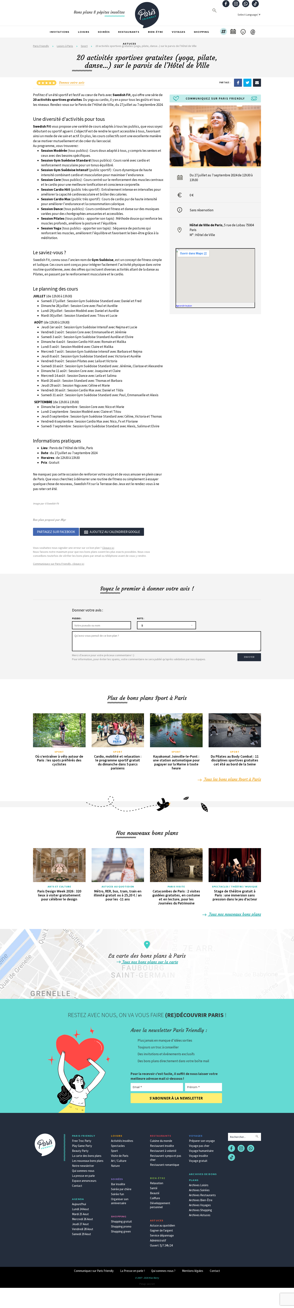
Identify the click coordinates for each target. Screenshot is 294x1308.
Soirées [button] (104, 31)
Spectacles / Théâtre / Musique (234, 886)
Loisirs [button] (83, 31)
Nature (115, 1166)
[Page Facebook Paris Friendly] (226, 4)
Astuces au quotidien (118, 886)
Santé (153, 1188)
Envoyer (249, 657)
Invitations (59, 31)
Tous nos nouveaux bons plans (234, 914)
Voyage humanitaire (201, 1151)
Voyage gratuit (198, 1161)
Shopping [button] (201, 31)
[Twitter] (247, 82)
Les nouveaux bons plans (87, 1161)
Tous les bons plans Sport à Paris (232, 779)
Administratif (158, 1240)
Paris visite (176, 886)
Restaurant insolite (162, 1146)
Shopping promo (121, 1226)
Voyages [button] (178, 31)
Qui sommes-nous (83, 1171)
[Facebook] (238, 82)
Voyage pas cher (199, 1146)
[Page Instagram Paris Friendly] (235, 4)
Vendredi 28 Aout (82, 1229)
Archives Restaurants (202, 1195)
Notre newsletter (83, 1166)
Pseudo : (76, 618)
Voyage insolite (198, 1156)
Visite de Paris (119, 1156)
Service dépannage (162, 1235)
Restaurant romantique (164, 1165)
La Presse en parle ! (132, 1271)
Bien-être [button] (155, 31)
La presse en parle (83, 1176)
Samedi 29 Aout (81, 1234)
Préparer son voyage (202, 1141)
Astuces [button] (129, 43)
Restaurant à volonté (163, 1151)
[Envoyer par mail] (257, 82)
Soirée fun (117, 1194)
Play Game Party (82, 1146)
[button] (223, 32)
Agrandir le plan (184, 305)
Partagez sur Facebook (56, 532)
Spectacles (118, 1146)
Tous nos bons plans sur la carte (149, 961)
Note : (140, 618)
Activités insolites (122, 1141)
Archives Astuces (199, 1215)
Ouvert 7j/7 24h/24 (161, 1245)
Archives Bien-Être (200, 1200)
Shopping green (121, 1231)
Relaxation (156, 1183)
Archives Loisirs (198, 1185)
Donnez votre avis (71, 82)
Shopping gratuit (121, 1221)
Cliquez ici (108, 548)
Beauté (154, 1193)
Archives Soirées (199, 1190)
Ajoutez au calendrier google (115, 532)
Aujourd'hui (79, 1204)
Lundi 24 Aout (80, 1209)
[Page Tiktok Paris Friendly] (255, 4)
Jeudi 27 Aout (80, 1224)
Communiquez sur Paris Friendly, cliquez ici (58, 564)
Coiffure (155, 1198)
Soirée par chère (121, 1189)
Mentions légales (192, 1271)
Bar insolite (118, 1184)
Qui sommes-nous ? (163, 1271)
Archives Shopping (200, 1210)
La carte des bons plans (86, 1156)
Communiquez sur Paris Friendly (94, 1271)
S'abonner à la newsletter (176, 1098)
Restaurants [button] (128, 31)
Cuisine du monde (161, 1141)
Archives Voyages (200, 1205)
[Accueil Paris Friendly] (147, 13)
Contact (77, 1186)
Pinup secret (147, 1284)
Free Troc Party (81, 1141)
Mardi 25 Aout (80, 1214)
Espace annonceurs (84, 1181)
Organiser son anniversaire (119, 1201)
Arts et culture (59, 886)
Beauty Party (80, 1151)
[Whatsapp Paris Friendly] (245, 4)
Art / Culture (118, 1161)
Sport (59, 751)
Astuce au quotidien (162, 1225)
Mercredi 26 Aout (82, 1219)
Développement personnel (160, 1205)
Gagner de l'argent (161, 1230)
